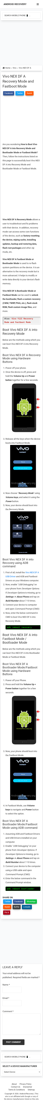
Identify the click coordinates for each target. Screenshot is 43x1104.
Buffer (16, 907)
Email (6, 998)
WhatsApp (31, 901)
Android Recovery (15, 4)
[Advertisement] (21, 43)
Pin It (7, 912)
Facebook (18, 901)
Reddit (7, 907)
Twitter (7, 901)
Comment (8, 1011)
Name (6, 984)
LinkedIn (26, 907)
